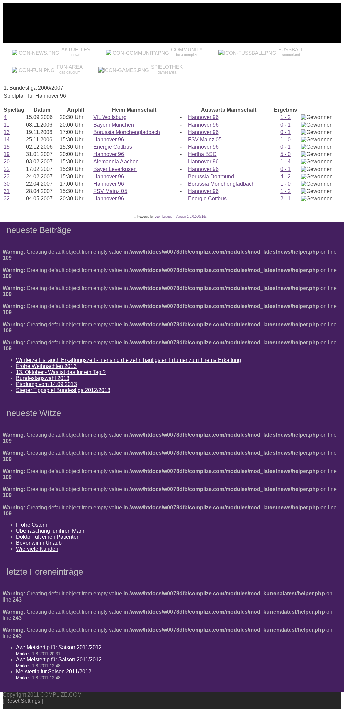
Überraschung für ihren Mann (51, 531)
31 (7, 191)
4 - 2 (285, 176)
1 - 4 (285, 161)
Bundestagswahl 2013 (42, 378)
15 (7, 147)
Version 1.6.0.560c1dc (191, 216)
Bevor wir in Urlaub (39, 543)
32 (7, 198)
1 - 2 (285, 117)
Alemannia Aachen (116, 161)
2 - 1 (285, 198)
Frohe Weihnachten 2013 (46, 366)
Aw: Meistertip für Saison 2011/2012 (59, 647)
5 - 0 (285, 154)
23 (7, 176)
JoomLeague (163, 216)
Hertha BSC (202, 154)
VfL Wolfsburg (110, 117)
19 (7, 154)
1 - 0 (285, 139)
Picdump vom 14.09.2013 (46, 384)
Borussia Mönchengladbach (126, 132)
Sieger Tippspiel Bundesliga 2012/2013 (63, 390)
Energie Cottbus (112, 147)
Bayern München (113, 125)
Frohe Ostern (31, 525)
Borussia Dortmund (211, 176)
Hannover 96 (203, 117)
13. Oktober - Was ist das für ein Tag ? (61, 372)
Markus (23, 653)
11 (6, 125)
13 (7, 132)
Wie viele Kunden (37, 549)
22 (7, 169)
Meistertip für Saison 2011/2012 (53, 671)
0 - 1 (285, 125)
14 (7, 139)
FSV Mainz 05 (205, 139)
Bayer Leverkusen (115, 169)
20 (7, 161)
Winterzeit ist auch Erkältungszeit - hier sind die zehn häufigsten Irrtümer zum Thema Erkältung (128, 360)
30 (7, 184)
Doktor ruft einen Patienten (48, 537)
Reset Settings (22, 701)
